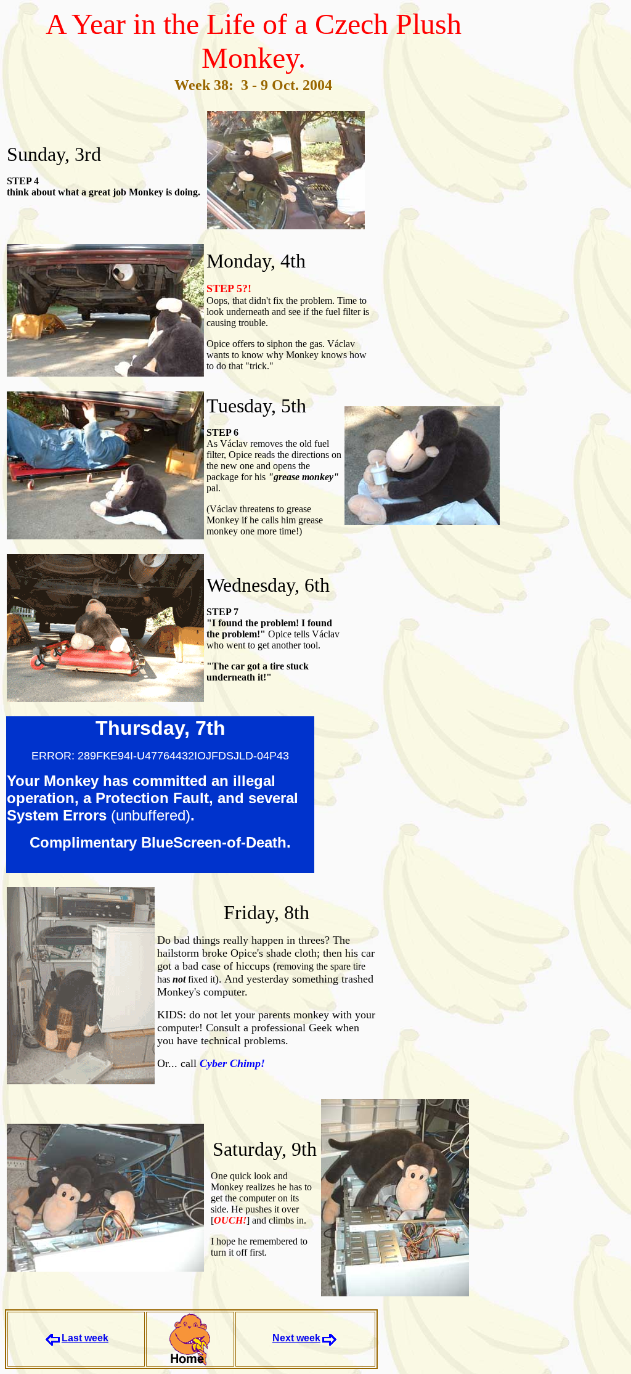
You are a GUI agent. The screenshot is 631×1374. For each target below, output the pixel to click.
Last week (85, 1338)
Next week (296, 1338)
